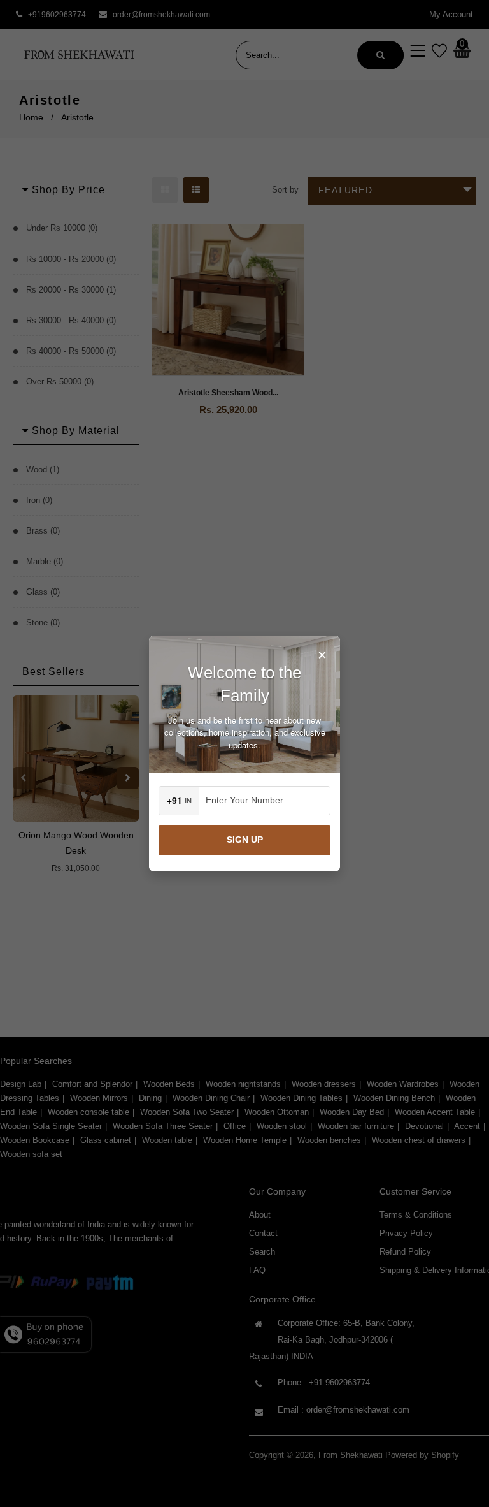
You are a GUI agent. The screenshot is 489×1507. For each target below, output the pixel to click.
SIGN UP (245, 839)
